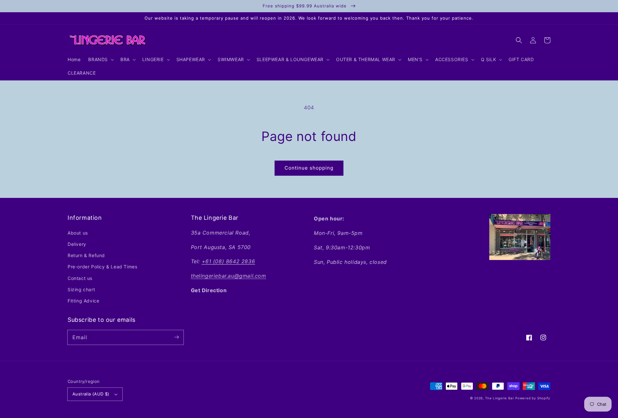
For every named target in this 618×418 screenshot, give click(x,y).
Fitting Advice (83, 300)
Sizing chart (81, 289)
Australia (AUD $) (90, 393)
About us (78, 233)
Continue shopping (309, 168)
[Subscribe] (176, 337)
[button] (519, 40)
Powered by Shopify (532, 398)
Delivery (77, 244)
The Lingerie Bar (499, 398)
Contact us (80, 278)
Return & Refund (86, 255)
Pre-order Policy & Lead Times (102, 266)
